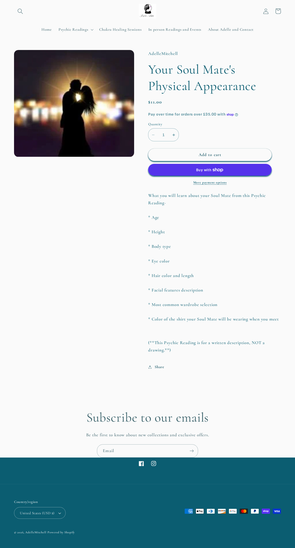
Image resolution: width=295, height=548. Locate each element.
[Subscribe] (192, 451)
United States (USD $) (37, 513)
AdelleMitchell (35, 532)
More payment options (210, 182)
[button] (20, 11)
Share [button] (159, 366)
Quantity (155, 124)
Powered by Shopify (61, 532)
